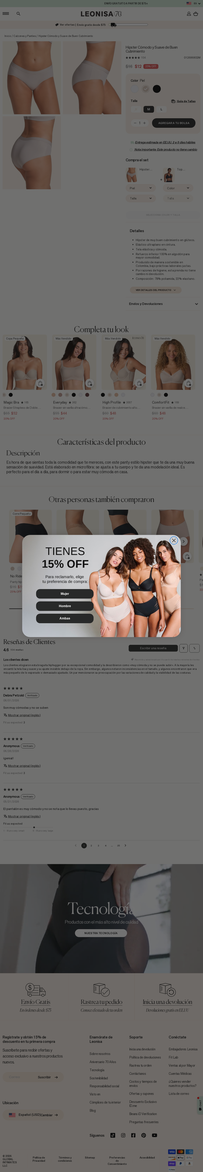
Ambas (64, 618)
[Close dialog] (174, 540)
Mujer (65, 593)
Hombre (65, 606)
